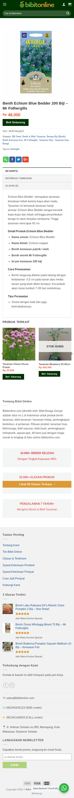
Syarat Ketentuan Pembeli (19, 565)
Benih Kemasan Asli (13, 140)
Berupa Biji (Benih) (56, 136)
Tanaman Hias (46, 140)
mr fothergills (13, 149)
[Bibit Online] (37, 4)
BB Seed (16, 136)
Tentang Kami (11, 545)
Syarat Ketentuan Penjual (18, 571)
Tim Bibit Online (12, 551)
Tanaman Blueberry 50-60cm (54, 364)
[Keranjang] (69, 4)
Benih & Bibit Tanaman (34, 136)
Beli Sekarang (15, 122)
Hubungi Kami (11, 585)
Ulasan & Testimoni (14, 558)
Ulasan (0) (11, 185)
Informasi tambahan (18, 178)
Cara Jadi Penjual (14, 578)
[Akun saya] (64, 4)
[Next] (71, 360)
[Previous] (2, 360)
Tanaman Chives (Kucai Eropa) (15, 365)
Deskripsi (11, 171)
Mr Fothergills (31, 140)
